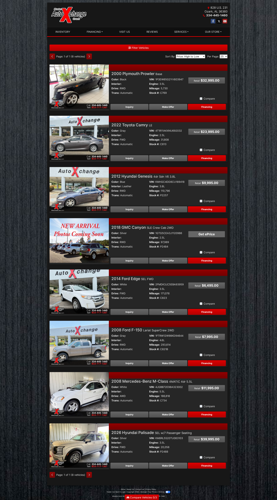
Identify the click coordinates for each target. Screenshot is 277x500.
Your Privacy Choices (156, 492)
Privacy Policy (150, 489)
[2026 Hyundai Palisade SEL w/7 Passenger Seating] (79, 445)
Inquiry (129, 106)
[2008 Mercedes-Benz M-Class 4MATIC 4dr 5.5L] (79, 394)
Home (123, 489)
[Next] (89, 56)
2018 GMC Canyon (142, 227)
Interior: (116, 83)
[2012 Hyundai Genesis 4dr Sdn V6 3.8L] (79, 189)
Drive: (115, 88)
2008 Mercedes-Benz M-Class (151, 381)
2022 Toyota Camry (131, 125)
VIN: (152, 79)
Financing (206, 106)
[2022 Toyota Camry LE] (79, 137)
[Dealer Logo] (69, 15)
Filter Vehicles (140, 47)
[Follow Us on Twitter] (219, 21)
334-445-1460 (216, 15)
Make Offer (168, 106)
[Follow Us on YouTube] (225, 21)
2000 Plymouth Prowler (136, 73)
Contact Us (139, 489)
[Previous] (52, 56)
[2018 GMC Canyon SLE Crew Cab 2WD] (79, 240)
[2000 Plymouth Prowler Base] (79, 86)
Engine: (154, 83)
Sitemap (143, 492)
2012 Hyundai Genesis (143, 176)
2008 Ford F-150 (142, 330)
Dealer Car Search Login (116, 492)
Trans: (115, 92)
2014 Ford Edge (132, 278)
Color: (115, 79)
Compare (209, 98)
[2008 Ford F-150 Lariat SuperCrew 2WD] (79, 342)
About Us (130, 489)
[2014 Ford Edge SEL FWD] (79, 291)
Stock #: (154, 92)
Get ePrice (206, 234)
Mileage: (154, 88)
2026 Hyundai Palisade (151, 432)
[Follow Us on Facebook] (213, 21)
